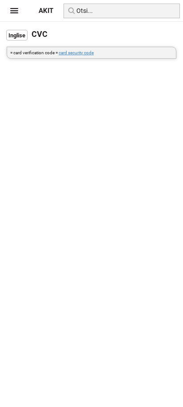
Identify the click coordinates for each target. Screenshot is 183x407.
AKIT (46, 11)
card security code (76, 52)
